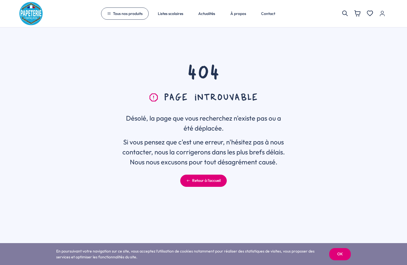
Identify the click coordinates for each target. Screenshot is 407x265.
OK (340, 253)
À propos (238, 13)
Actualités (206, 13)
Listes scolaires (170, 13)
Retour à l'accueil (206, 180)
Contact (268, 13)
